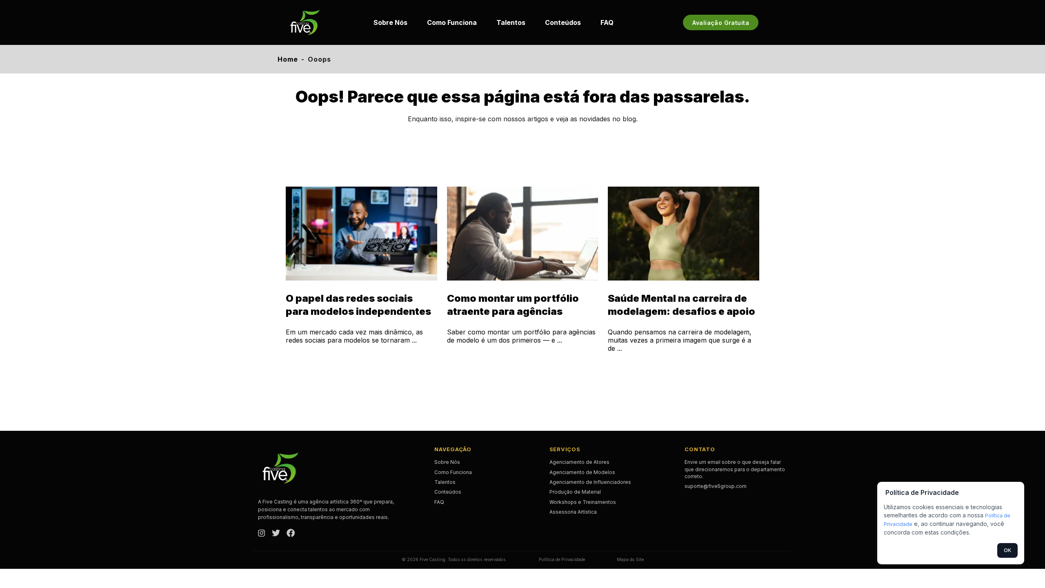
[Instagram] (261, 534)
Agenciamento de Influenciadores (590, 482)
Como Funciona (452, 22)
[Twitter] (276, 534)
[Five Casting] (305, 22)
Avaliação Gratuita (720, 22)
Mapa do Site (630, 559)
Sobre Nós (390, 22)
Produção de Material (575, 492)
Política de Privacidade (562, 559)
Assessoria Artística (573, 512)
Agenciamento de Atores (579, 462)
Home (288, 59)
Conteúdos (563, 22)
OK (1007, 550)
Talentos (510, 22)
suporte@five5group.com (716, 486)
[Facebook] (291, 534)
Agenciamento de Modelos (582, 472)
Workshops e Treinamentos (582, 502)
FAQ (607, 22)
